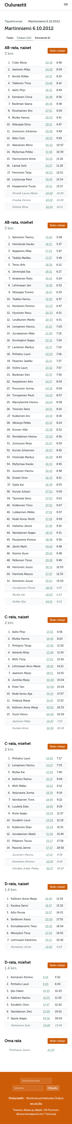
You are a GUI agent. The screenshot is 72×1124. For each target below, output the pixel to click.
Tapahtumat (13, 21)
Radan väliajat (57, 50)
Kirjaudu (52, 1088)
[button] (66, 5)
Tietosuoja (50, 1114)
